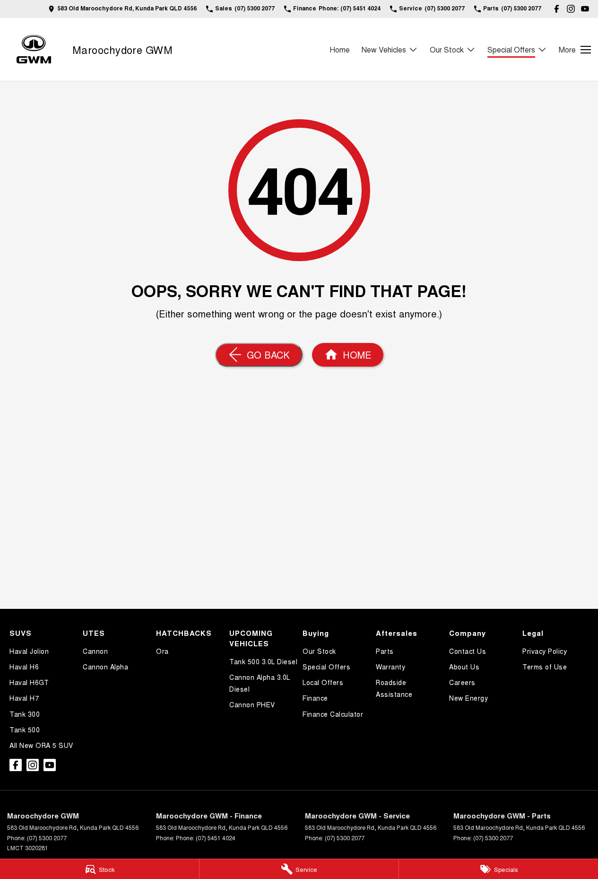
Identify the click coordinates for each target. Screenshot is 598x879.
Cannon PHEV (252, 704)
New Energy (468, 698)
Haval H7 (24, 698)
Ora (162, 651)
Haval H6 (24, 666)
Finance (315, 698)
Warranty (390, 666)
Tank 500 (24, 729)
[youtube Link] (585, 9)
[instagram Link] (571, 9)
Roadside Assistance (394, 688)
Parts (385, 651)
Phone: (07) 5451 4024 (205, 838)
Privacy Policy (544, 651)
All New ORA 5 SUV (41, 745)
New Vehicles (384, 49)
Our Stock (447, 49)
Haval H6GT (29, 682)
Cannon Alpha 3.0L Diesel (259, 683)
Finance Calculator (333, 714)
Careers (462, 682)
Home (339, 49)
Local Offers (323, 682)
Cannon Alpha (105, 666)
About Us (464, 666)
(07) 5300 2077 (47, 838)
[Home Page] (34, 49)
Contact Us (467, 651)
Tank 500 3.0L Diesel (263, 661)
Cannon (95, 651)
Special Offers (511, 49)
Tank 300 (24, 714)
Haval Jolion (29, 651)
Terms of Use (544, 666)
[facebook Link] (557, 9)
